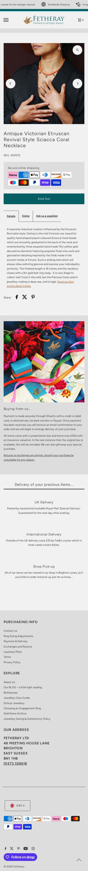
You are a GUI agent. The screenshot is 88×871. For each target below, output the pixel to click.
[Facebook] (5, 849)
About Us (9, 682)
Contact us (10, 630)
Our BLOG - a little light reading (23, 687)
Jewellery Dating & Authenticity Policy (27, 718)
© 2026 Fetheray (14, 866)
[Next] (77, 83)
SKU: (7, 155)
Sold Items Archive (15, 713)
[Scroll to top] (79, 860)
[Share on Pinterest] (33, 297)
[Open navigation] (11, 20)
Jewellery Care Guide (17, 697)
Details (11, 216)
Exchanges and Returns (18, 646)
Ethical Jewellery (14, 703)
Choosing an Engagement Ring (22, 708)
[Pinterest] (18, 849)
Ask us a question (47, 215)
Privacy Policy (12, 662)
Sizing (25, 215)
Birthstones (11, 692)
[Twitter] (11, 849)
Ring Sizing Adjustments (18, 636)
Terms (7, 656)
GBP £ (20, 805)
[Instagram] (33, 849)
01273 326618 (15, 764)
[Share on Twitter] (24, 297)
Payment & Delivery (16, 641)
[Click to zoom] (77, 50)
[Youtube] (25, 849)
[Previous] (10, 83)
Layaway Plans (13, 651)
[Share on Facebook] (17, 297)
